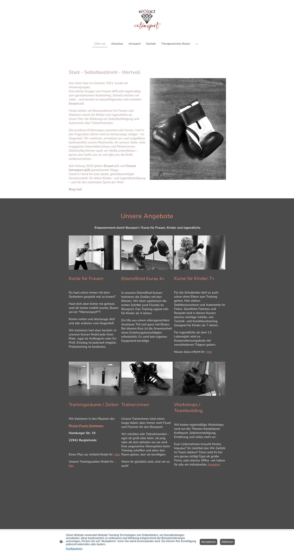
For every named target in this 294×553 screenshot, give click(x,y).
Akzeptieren (208, 541)
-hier (209, 352)
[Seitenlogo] (147, 19)
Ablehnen (227, 541)
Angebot (214, 464)
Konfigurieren (74, 548)
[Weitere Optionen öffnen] (196, 44)
